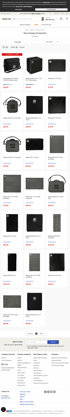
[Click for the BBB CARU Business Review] (9, 411)
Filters (16, 42)
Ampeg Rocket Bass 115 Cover (33, 119)
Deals (36, 25)
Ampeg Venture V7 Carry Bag (11, 157)
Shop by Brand (37, 370)
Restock (35, 368)
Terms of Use (19, 6)
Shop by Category (25, 25)
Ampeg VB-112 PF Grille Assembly (33, 197)
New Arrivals (37, 373)
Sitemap (32, 413)
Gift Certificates (38, 380)
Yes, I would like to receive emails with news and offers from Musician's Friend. (45, 347)
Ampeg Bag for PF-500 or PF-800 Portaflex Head (11, 79)
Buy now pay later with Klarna (60, 363)
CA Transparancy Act (23, 413)
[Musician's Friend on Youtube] (51, 391)
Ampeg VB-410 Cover (54, 275)
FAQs (21, 399)
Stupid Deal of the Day (40, 358)
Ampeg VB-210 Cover (54, 78)
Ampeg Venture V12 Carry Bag (55, 197)
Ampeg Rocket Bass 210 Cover (33, 315)
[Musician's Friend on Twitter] (48, 391)
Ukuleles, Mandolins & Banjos (24, 364)
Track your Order (25, 392)
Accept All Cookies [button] (51, 9)
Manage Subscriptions (27, 404)
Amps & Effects (22, 367)
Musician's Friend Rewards (59, 358)
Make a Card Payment (26, 402)
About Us (4, 358)
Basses (19, 360)
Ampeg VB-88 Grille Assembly (54, 237)
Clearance (36, 378)
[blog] (8, 364)
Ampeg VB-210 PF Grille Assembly (10, 315)
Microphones (21, 383)
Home (27, 30)
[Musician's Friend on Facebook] (45, 391)
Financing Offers (56, 360)
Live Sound (20, 375)
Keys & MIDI (21, 373)
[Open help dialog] (3, 409)
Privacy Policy (46, 2)
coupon (38, 13)
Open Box (36, 365)
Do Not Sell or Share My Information (22, 411)
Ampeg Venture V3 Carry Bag (11, 118)
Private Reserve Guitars (40, 375)
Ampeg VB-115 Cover (54, 118)
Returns (22, 397)
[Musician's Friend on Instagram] (54, 391)
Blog (62, 13)
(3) (12, 84)
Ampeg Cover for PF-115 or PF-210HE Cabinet (34, 79)
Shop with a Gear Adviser (40, 383)
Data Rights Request (37, 411)
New (4, 47)
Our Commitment (6, 360)
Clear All (21, 47)
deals (33, 13)
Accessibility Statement (41, 413)
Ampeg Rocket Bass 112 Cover (33, 237)
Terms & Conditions (59, 411)
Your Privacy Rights (12, 413)
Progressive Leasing (57, 365)
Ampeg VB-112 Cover (32, 157)
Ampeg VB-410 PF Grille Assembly (55, 158)
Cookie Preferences (27, 6)
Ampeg (32, 30)
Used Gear (36, 363)
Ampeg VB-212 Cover (9, 236)
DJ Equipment (21, 378)
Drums (19, 370)
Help (67, 13)
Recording (20, 380)
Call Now (5, 397)
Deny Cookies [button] (18, 9)
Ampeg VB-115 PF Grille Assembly (10, 197)
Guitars (19, 358)
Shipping (22, 394)
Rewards (56, 13)
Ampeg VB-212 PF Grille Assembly (33, 276)
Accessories (21, 385)
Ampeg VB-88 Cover (9, 275)
